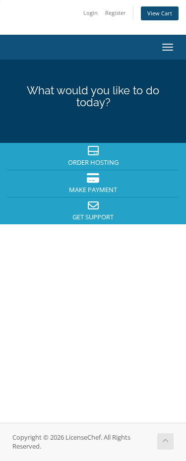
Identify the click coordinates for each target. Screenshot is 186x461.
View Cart (159, 13)
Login (90, 12)
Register (115, 12)
